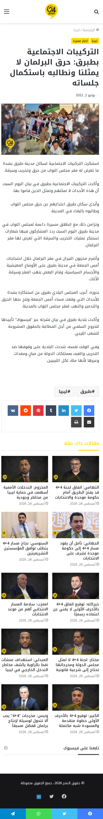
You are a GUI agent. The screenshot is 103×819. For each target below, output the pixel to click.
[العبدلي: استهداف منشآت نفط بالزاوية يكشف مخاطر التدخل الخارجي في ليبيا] (24, 642)
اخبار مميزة (80, 41)
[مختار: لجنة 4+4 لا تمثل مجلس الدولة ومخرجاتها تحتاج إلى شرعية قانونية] (75, 642)
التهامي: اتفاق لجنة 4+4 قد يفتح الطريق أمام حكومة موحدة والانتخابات (77, 492)
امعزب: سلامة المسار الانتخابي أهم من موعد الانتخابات (28, 609)
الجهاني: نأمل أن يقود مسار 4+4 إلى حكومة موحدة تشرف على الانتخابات (79, 551)
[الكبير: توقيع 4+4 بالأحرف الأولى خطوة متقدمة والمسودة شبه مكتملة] (75, 697)
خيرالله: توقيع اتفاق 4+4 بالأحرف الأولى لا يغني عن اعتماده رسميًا (76, 609)
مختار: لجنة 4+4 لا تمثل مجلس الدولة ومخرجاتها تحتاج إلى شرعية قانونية (77, 664)
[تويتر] (76, 410)
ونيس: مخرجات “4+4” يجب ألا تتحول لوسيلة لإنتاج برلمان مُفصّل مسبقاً (25, 720)
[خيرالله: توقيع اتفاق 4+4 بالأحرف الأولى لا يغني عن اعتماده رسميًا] (75, 586)
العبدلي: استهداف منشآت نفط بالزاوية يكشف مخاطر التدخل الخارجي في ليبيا (24, 664)
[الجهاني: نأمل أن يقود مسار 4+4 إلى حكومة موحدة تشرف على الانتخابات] (75, 525)
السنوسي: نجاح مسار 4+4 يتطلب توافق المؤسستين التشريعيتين (25, 548)
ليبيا (77, 30)
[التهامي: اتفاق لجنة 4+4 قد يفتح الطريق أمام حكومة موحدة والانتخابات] (75, 469)
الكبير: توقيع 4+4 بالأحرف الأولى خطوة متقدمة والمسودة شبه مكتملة (77, 720)
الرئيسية (89, 30)
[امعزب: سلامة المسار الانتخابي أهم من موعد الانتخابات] (24, 586)
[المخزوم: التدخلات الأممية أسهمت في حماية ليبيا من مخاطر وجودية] (24, 469)
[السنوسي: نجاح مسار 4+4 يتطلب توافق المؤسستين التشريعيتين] (24, 525)
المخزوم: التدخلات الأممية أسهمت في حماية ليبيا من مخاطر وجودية (25, 492)
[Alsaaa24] (51, 12)
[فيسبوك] (89, 410)
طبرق (86, 391)
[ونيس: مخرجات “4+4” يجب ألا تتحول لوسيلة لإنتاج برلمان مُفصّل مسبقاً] (24, 697)
